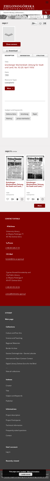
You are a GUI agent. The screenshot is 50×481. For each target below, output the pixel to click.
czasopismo (9, 82)
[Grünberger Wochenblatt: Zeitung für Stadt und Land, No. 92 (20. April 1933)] (9, 34)
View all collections (13, 371)
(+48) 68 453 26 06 (13, 287)
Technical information (14, 425)
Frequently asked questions (16, 430)
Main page (9, 319)
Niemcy (9, 118)
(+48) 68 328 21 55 (13, 248)
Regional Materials (13, 343)
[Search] (46, 12)
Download (12, 51)
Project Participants (13, 420)
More (40, 206)
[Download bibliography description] (12, 199)
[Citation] (44, 23)
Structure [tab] (40, 55)
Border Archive (11, 348)
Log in (8, 452)
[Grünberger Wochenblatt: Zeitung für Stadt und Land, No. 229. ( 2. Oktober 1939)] (35, 168)
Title (7, 391)
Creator (9, 385)
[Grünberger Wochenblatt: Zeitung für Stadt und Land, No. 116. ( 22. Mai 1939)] (15, 168)
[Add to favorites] (40, 23)
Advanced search (35, 17)
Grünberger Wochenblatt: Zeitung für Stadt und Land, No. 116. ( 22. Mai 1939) (14, 184)
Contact (9, 435)
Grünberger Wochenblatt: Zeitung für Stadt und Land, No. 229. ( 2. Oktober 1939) (35, 184)
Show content (11, 44)
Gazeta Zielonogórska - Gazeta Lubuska (21, 353)
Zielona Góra (11, 114)
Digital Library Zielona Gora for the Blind (21, 363)
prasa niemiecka (23, 118)
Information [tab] (25, 55)
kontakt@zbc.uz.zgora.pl (15, 259)
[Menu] (47, 2)
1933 (7, 75)
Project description (13, 415)
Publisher (9, 401)
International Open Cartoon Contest (19, 358)
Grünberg (24, 114)
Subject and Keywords (14, 396)
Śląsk (35, 114)
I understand (25, 474)
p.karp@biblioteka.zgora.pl (16, 294)
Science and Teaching (14, 338)
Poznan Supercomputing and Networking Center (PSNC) (26, 477)
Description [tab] (9, 55)
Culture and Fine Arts (14, 333)
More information (33, 472)
